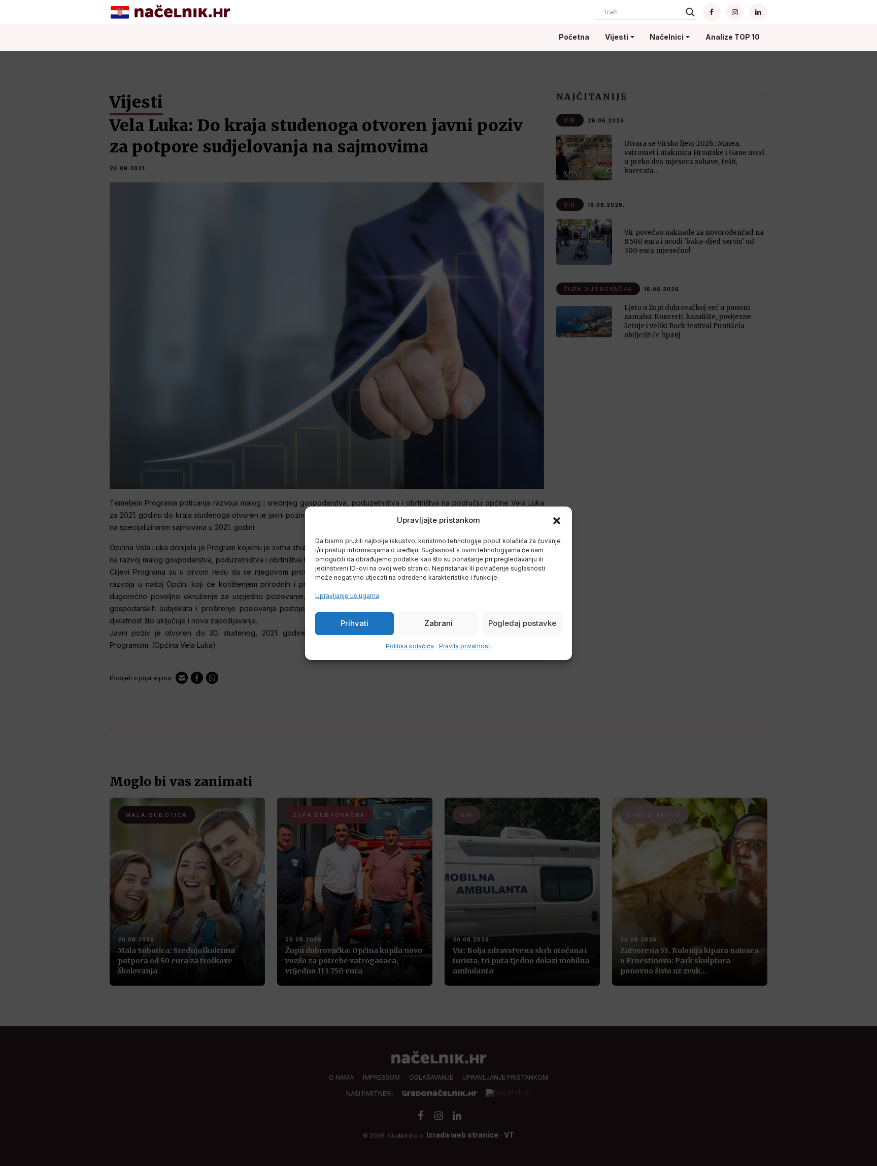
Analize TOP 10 (732, 37)
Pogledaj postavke (522, 623)
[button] (557, 520)
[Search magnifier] (690, 12)
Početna (574, 37)
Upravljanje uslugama (347, 596)
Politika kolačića (410, 646)
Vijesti (616, 37)
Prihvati (354, 623)
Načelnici (667, 37)
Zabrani (438, 623)
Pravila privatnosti (465, 646)
